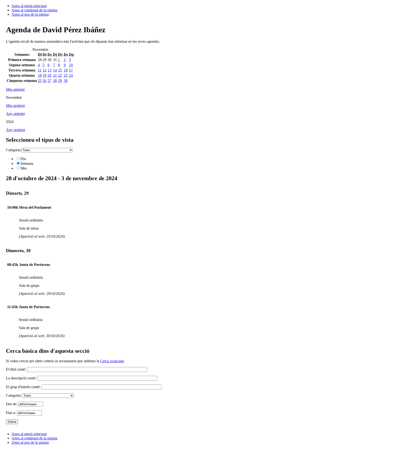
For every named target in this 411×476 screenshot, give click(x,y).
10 (71, 65)
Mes (23, 168)
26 (44, 81)
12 (44, 70)
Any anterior (15, 114)
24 (71, 75)
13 (49, 70)
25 (40, 81)
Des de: (12, 404)
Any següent (15, 130)
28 (55, 81)
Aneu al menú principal (29, 6)
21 (55, 75)
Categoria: (13, 150)
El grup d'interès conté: (23, 387)
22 (60, 75)
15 (60, 70)
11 (39, 70)
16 (66, 70)
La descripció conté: (21, 378)
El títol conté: (16, 369)
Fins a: (11, 413)
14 (55, 70)
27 (49, 81)
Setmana (26, 163)
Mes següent (15, 106)
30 (66, 81)
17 (71, 70)
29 (60, 81)
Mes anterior (15, 89)
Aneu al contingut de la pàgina (34, 10)
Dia (23, 159)
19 (44, 75)
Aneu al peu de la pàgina (30, 14)
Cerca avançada (112, 361)
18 (40, 75)
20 (49, 75)
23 (66, 75)
